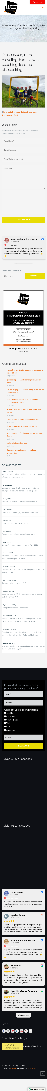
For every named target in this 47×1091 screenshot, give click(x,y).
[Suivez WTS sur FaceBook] (4, 1031)
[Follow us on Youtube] (22, 1031)
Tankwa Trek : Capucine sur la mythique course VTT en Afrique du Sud (23, 571)
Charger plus (23, 1015)
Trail (8, 723)
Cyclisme (10, 716)
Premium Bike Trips (32, 1046)
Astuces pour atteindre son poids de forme (18, 534)
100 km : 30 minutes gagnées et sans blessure (20, 512)
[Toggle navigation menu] (42, 7)
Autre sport (11, 730)
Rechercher (35, 276)
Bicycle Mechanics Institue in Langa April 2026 (20, 545)
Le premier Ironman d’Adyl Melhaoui (16, 523)
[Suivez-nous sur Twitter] (8, 1031)
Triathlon (10, 713)
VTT (8, 726)
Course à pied (12, 720)
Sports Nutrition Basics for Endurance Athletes (19, 502)
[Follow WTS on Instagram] (26, 1031)
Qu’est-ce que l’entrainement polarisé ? (23, 419)
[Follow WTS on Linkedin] (17, 1031)
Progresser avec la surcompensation (22, 426)
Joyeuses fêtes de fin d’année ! (14, 583)
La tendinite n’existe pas (17, 443)
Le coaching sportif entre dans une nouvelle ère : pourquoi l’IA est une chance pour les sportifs (21, 489)
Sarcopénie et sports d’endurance (15, 608)
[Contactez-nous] (30, 1031)
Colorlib (13, 1068)
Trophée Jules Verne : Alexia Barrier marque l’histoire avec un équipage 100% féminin (22, 557)
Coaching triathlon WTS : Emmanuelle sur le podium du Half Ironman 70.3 (22, 595)
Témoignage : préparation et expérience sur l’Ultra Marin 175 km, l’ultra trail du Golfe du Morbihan (21, 633)
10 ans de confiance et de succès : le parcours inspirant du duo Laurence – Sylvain (23, 647)
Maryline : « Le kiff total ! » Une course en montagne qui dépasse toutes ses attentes (23, 475)
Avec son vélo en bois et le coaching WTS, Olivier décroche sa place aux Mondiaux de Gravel (21, 620)
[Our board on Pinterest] (13, 1031)
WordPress (31, 1068)
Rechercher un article (11, 271)
